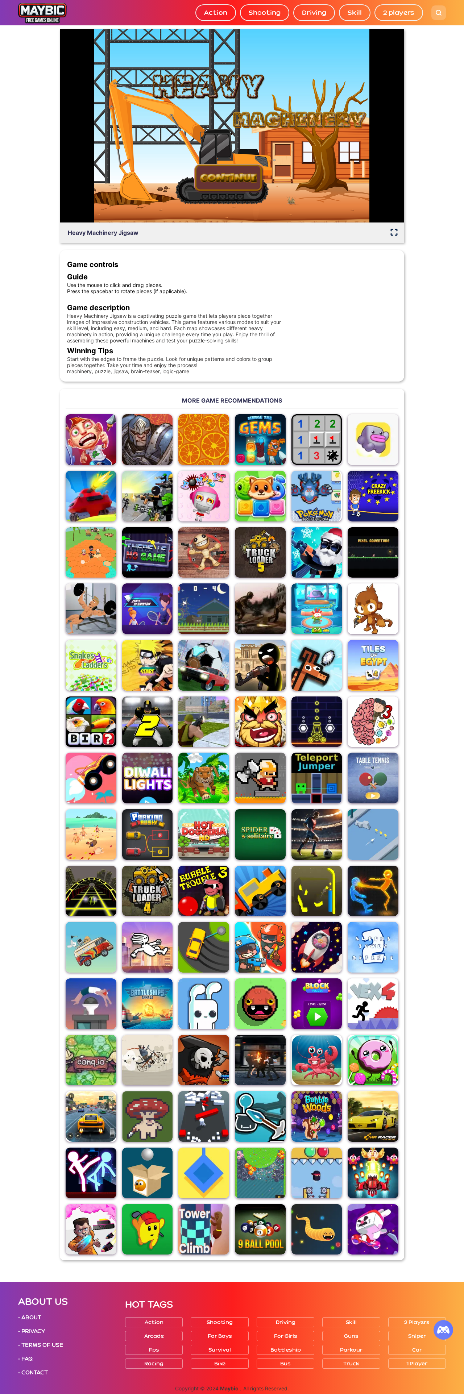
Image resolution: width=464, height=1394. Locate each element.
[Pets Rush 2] (260, 496)
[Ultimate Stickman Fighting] (91, 1173)
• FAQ (25, 1358)
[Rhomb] (203, 1173)
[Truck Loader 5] (260, 552)
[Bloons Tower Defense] (373, 608)
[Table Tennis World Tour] (373, 778)
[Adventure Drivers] (91, 947)
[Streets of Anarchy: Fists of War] (260, 1060)
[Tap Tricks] (373, 1229)
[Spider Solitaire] (260, 834)
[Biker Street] (147, 1060)
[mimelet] (373, 439)
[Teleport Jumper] (316, 778)
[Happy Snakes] (316, 1229)
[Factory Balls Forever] (147, 1173)
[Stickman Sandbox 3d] (373, 891)
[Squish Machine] (316, 1173)
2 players (398, 13)
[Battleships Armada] (147, 1003)
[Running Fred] (91, 439)
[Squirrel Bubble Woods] (316, 1116)
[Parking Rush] (147, 834)
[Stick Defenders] (147, 496)
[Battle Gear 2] (260, 608)
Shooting (265, 13)
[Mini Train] (260, 891)
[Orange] (203, 439)
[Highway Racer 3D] (91, 1116)
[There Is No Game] (147, 552)
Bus (285, 1363)
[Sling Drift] (203, 947)
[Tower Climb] (203, 1229)
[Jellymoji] (260, 1173)
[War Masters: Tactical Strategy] (260, 947)
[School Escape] (91, 552)
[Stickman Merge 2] (260, 665)
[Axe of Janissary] (260, 778)
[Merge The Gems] (260, 439)
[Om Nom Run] (316, 608)
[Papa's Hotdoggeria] (203, 834)
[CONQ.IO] (91, 1060)
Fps (154, 1350)
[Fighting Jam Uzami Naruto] (147, 665)
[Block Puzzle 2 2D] (316, 1003)
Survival (219, 1350)
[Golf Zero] (147, 1229)
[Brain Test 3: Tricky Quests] (373, 721)
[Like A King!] (260, 721)
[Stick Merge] (316, 552)
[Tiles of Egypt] (373, 665)
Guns (351, 1336)
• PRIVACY (31, 1331)
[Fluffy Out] (316, 947)
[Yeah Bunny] (203, 1003)
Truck (351, 1363)
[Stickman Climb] (260, 1116)
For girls (285, 1336)
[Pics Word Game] (91, 721)
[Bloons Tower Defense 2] (373, 947)
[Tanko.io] (91, 496)
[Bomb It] (203, 496)
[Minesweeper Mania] (316, 439)
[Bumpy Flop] (203, 1116)
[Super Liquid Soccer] (316, 834)
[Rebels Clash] (203, 721)
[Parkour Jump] (91, 1003)
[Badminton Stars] (203, 608)
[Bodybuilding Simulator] (91, 608)
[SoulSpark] (147, 439)
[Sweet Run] (373, 1060)
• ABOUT (29, 1317)
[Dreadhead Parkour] (147, 947)
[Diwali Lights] (147, 778)
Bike (219, 1363)
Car (417, 1350)
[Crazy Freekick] (373, 496)
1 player (416, 1363)
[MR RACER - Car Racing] (373, 1116)
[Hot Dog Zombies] (91, 834)
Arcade (154, 1336)
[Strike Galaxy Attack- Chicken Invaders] (373, 1173)
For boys (220, 1336)
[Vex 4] (373, 1003)
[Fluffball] (260, 1003)
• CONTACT (33, 1372)
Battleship (285, 1350)
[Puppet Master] (203, 552)
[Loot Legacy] (147, 1116)
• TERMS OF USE (40, 1345)
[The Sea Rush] (316, 1060)
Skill (355, 13)
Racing (153, 1363)
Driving (314, 13)
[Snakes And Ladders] (91, 665)
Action (215, 13)
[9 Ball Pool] (260, 1229)
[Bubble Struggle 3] (203, 891)
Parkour (351, 1350)
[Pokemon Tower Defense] (316, 496)
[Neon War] (316, 721)
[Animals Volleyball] (316, 665)
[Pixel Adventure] (373, 552)
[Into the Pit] (91, 1229)
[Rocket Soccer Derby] (203, 665)
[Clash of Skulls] (203, 1060)
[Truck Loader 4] (147, 891)
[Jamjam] (316, 891)
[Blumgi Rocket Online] (91, 778)
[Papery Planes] (373, 834)
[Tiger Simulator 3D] (203, 778)
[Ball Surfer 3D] (91, 891)
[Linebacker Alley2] (147, 721)
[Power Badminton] (147, 608)
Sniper (417, 1336)
